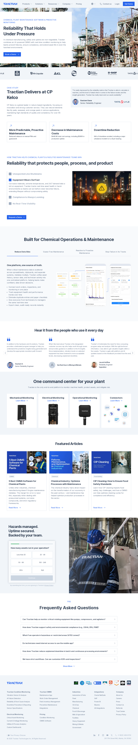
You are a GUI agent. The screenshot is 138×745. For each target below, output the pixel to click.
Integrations (44, 708)
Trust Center (120, 711)
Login (117, 4)
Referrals (119, 708)
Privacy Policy (49, 585)
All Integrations (99, 708)
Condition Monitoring (47, 717)
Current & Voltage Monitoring (17, 721)
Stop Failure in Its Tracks (115, 252)
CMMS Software (45, 721)
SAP (95, 698)
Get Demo (129, 4)
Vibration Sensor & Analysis (16, 695)
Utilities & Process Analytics (16, 724)
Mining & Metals (78, 724)
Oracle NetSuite (100, 695)
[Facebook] (99, 735)
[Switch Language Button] (93, 3)
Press (118, 702)
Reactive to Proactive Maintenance (84, 251)
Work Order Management (49, 698)
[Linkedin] (94, 735)
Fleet (74, 698)
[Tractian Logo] (10, 4)
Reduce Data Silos (22, 252)
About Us (119, 695)
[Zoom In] (92, 287)
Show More (67, 666)
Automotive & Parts (79, 695)
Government (76, 727)
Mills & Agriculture (78, 714)
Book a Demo (10, 54)
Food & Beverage (78, 711)
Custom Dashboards (14, 727)
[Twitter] (112, 735)
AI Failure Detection (14, 698)
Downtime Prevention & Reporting (19, 705)
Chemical (75, 708)
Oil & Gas (75, 705)
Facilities (75, 718)
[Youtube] (107, 735)
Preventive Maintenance (48, 705)
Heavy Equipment (78, 721)
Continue (31, 578)
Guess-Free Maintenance (53, 252)
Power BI (97, 702)
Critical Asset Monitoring (15, 717)
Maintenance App (46, 695)
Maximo (97, 705)
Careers (119, 698)
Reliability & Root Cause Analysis (18, 702)
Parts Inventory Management (50, 702)
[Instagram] (103, 735)
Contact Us (120, 705)
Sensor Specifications (14, 708)
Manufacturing (77, 702)
